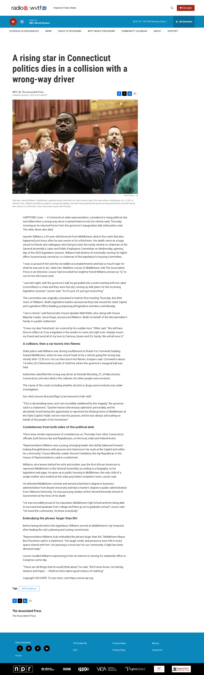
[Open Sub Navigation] (41, 31)
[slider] (26, 21)
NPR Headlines (29, 588)
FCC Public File (80, 643)
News (48, 31)
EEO (75, 650)
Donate (187, 7)
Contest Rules (119, 643)
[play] (13, 21)
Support (173, 31)
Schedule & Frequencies (24, 31)
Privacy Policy (119, 650)
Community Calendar (134, 31)
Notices (155, 643)
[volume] (22, 21)
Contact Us (157, 650)
